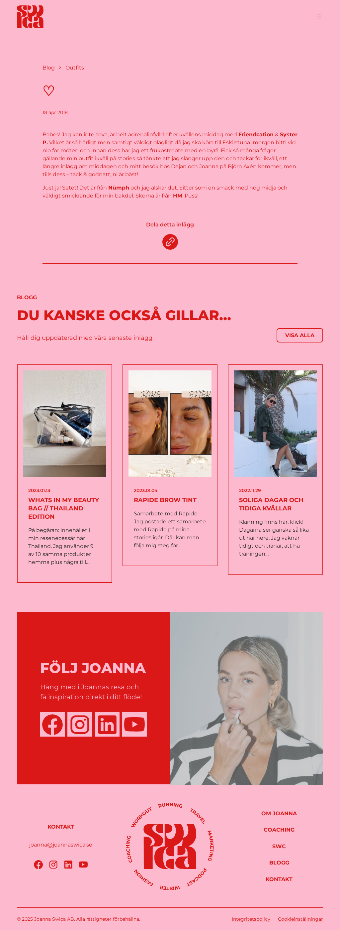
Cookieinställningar (300, 919)
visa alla (299, 335)
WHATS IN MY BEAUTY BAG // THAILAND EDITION (63, 508)
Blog (48, 68)
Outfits (74, 68)
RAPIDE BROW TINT (165, 500)
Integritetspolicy (251, 919)
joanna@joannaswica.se (60, 845)
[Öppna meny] (319, 17)
